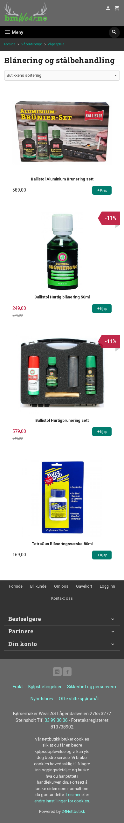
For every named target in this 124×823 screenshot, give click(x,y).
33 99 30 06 (56, 720)
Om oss (61, 586)
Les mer (73, 794)
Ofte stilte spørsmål (79, 698)
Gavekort (84, 586)
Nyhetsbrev (42, 698)
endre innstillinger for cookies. (62, 801)
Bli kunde (38, 586)
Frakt (18, 686)
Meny (17, 32)
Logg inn (107, 586)
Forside (9, 44)
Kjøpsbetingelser (45, 686)
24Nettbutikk (73, 811)
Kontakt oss (62, 598)
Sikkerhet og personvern (91, 686)
